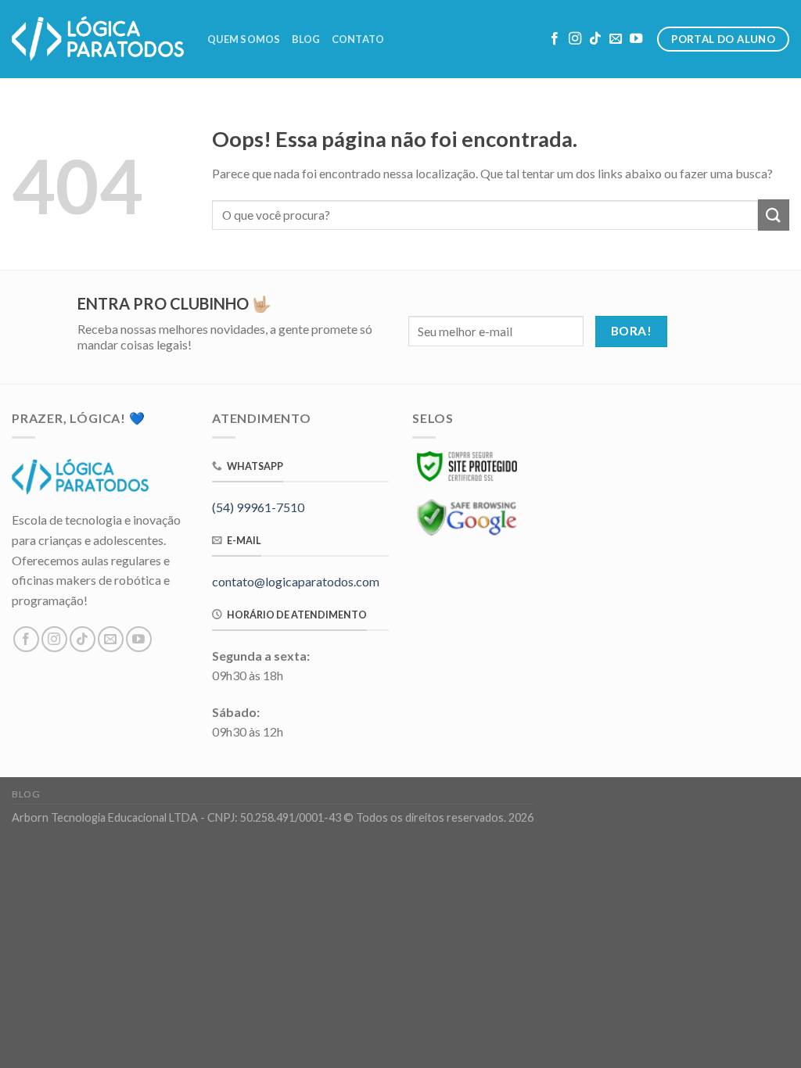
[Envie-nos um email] (615, 39)
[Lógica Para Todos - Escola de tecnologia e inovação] (98, 39)
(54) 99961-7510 (258, 507)
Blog (306, 39)
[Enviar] (773, 214)
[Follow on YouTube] (636, 39)
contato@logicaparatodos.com (295, 581)
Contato (358, 39)
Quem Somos (244, 39)
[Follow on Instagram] (575, 39)
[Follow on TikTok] (595, 39)
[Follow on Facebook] (554, 39)
